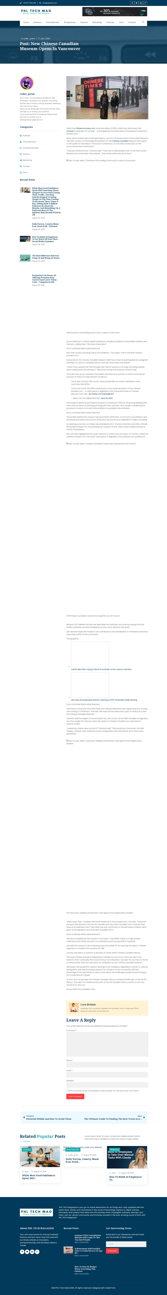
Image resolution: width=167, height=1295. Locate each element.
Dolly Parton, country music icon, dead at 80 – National (45, 225)
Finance (84, 22)
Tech (121, 22)
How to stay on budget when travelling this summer (86, 1268)
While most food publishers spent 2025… (38, 1177)
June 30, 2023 (107, 398)
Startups (110, 22)
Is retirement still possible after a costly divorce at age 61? (88, 1250)
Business (37, 22)
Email (69, 1070)
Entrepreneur (70, 22)
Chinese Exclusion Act (85, 128)
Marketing (97, 22)
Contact (132, 22)
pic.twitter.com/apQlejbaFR (101, 394)
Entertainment (52, 22)
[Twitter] (136, 3)
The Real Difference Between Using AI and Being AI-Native (46, 256)
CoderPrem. (110, 1288)
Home (26, 22)
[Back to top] (162, 1290)
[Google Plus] (145, 3)
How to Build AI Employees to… (125, 1178)
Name (69, 1060)
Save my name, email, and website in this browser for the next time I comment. (103, 1090)
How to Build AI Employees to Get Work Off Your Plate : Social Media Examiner (45, 239)
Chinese (70, 131)
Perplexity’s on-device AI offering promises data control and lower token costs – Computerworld (44, 278)
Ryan (27, 1171)
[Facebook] (132, 3)
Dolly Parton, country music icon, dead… (82, 1160)
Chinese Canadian (120, 141)
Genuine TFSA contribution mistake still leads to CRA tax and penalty (88, 1237)
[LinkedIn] (141, 3)
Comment (71, 1030)
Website (70, 1080)
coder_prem (73, 1155)
